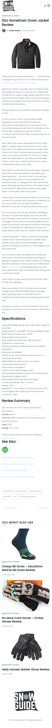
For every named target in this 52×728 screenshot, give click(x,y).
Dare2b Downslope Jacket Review (17, 464)
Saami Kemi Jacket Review (14, 470)
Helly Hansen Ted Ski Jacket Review (18, 457)
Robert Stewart (14, 31)
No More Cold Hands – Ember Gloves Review (23, 620)
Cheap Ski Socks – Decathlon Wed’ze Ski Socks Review (22, 568)
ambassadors (13, 267)
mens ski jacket (20, 491)
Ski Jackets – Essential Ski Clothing (18, 476)
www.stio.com (8, 438)
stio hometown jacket (27, 496)
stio (15, 496)
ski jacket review (35, 491)
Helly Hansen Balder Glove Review (25, 669)
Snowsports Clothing (10, 16)
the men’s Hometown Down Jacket (18, 82)
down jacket (7, 491)
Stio (35, 76)
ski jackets (7, 496)
